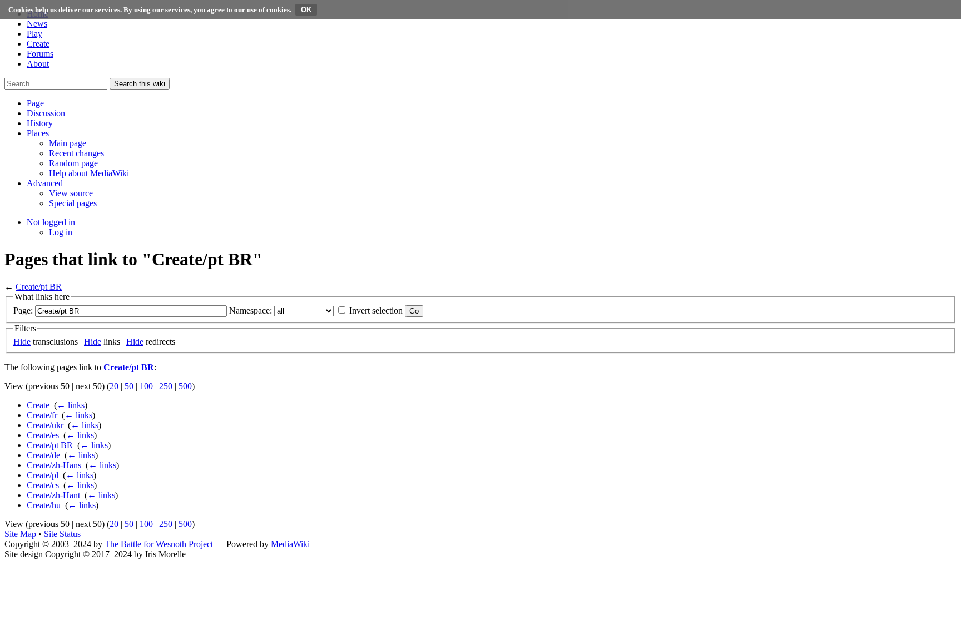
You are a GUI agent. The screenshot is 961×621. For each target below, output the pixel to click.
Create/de (43, 455)
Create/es (43, 435)
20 (114, 386)
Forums (40, 53)
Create (38, 43)
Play (34, 33)
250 (165, 386)
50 (129, 386)
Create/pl (42, 475)
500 (185, 386)
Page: (23, 310)
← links (71, 405)
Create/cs (43, 485)
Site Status (62, 534)
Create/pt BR (39, 286)
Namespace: (250, 310)
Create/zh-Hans (54, 465)
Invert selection (376, 310)
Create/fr (42, 415)
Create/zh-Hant (53, 495)
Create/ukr (45, 425)
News (37, 23)
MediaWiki (290, 544)
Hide (22, 341)
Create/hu (44, 505)
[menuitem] (67, 143)
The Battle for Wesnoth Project (159, 544)
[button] (35, 103)
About (38, 63)
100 (146, 386)
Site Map (20, 534)
